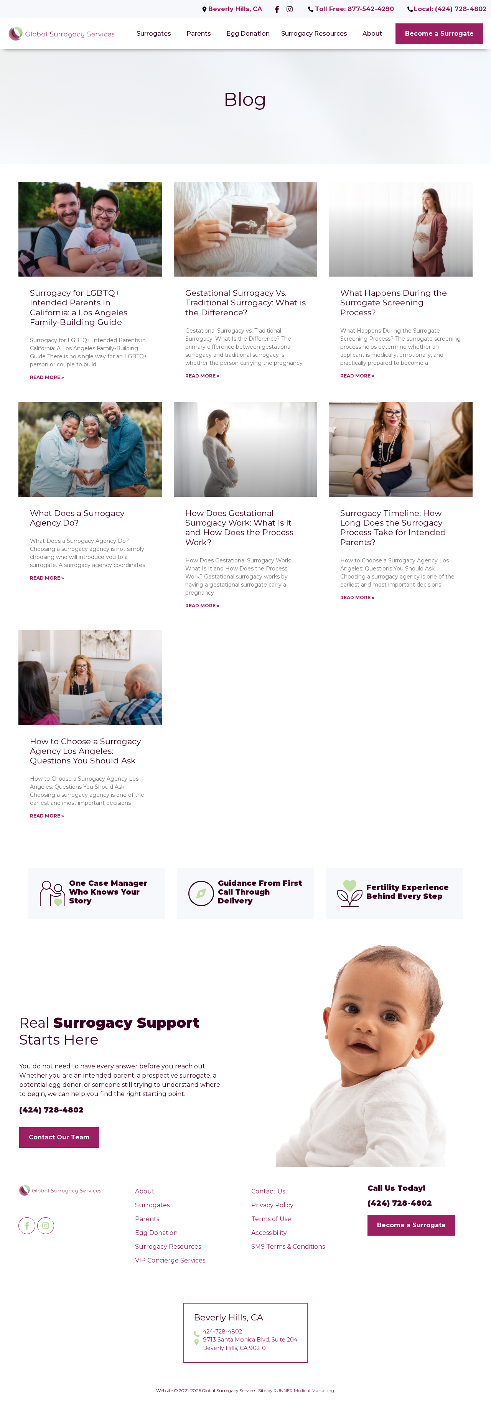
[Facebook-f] (26, 1225)
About (372, 33)
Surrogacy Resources (314, 33)
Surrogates (154, 33)
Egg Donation (248, 33)
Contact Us (268, 1191)
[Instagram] (45, 1225)
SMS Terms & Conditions (288, 1246)
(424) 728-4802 (51, 1109)
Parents (198, 33)
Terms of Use (271, 1219)
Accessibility (269, 1232)
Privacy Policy (272, 1205)
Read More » (47, 377)
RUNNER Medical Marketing (304, 1390)
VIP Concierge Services (170, 1260)
